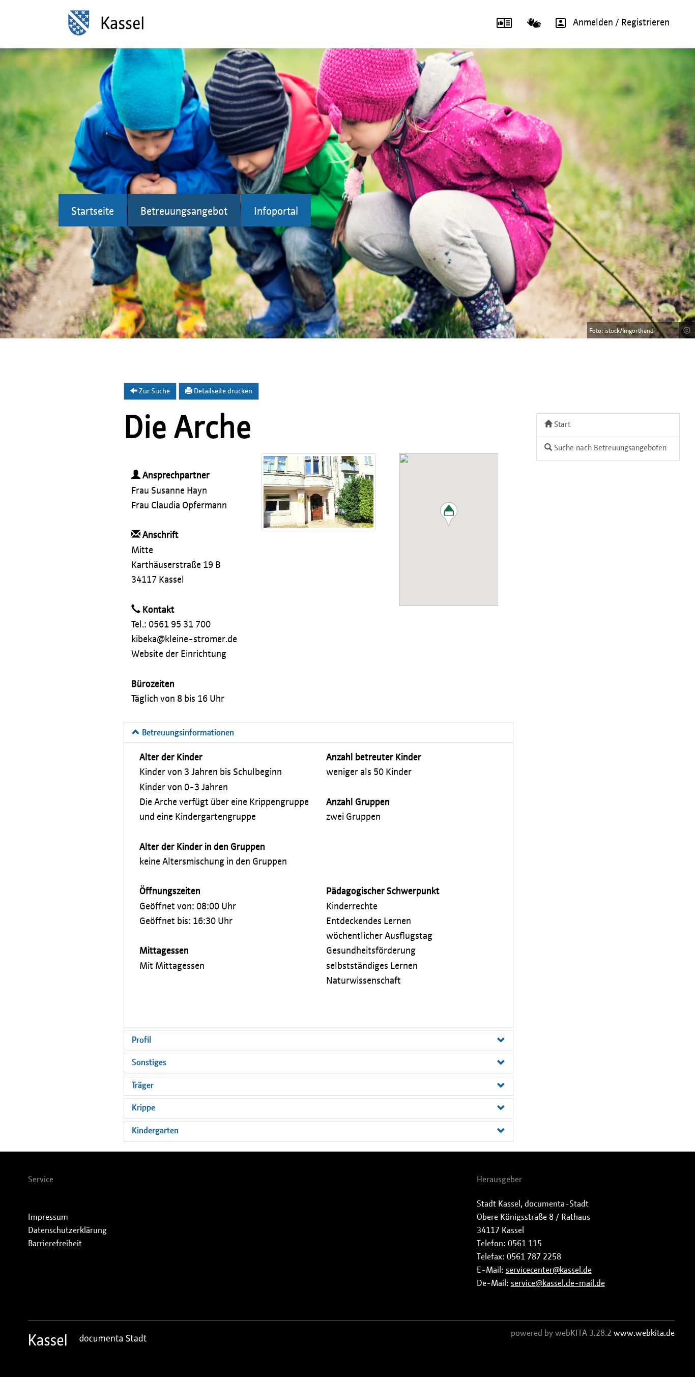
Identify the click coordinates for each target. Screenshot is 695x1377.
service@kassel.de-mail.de (558, 1283)
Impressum (48, 1217)
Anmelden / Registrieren (621, 22)
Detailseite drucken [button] (222, 391)
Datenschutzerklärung (67, 1230)
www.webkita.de (644, 1333)
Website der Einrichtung (178, 654)
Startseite (92, 212)
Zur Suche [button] (153, 391)
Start (561, 424)
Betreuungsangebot (183, 212)
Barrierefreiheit (55, 1244)
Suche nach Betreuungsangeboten (609, 448)
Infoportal (276, 212)
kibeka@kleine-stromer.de (184, 639)
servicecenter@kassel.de (549, 1270)
